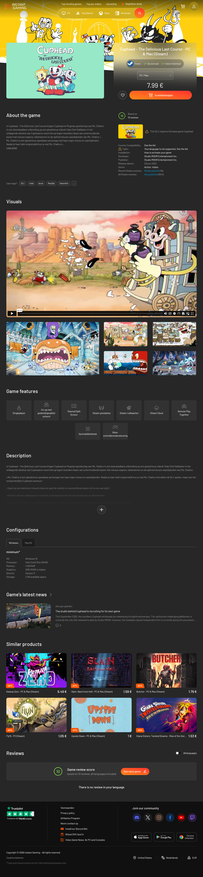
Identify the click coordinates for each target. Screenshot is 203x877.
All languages (190, 753)
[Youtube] (181, 817)
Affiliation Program (70, 818)
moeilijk (51, 183)
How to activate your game (157, 152)
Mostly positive (152, 170)
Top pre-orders (93, 4)
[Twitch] (192, 817)
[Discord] (136, 817)
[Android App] (164, 837)
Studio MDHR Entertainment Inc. (160, 156)
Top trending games (71, 4)
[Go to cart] (183, 6)
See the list (150, 145)
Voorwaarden (67, 807)
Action (147, 167)
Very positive (151, 174)
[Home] (15, 6)
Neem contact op (69, 823)
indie (31, 183)
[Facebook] (170, 817)
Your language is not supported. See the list (166, 148)
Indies (155, 167)
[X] (148, 817)
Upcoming (111, 4)
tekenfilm (63, 183)
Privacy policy (68, 813)
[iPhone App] (141, 837)
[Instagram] (159, 817)
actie (40, 183)
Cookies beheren (14, 857)
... (74, 183)
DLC (23, 183)
